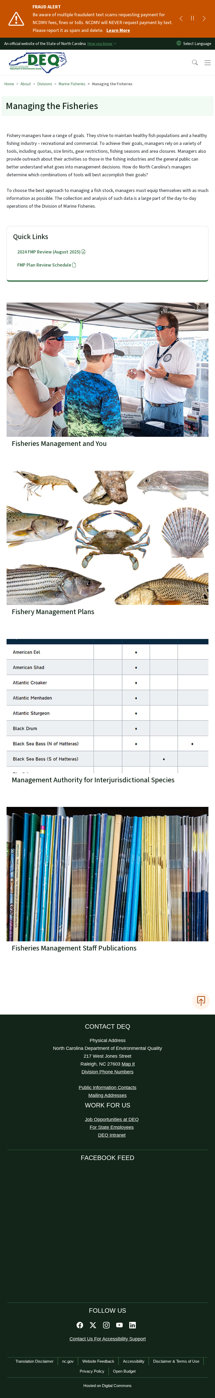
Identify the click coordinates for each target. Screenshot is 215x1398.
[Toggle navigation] (207, 62)
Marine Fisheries (71, 84)
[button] (191, 62)
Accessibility (133, 1361)
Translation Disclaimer (34, 1361)
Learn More (118, 30)
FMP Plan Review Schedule (44, 265)
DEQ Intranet (112, 1135)
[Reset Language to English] (178, 44)
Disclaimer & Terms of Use (176, 1361)
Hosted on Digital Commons (107, 1385)
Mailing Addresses (107, 1095)
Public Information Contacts (107, 1087)
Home (9, 84)
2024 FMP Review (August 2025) (49, 252)
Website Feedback (98, 1361)
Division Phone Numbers (107, 1071)
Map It (128, 1064)
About (25, 84)
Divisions (44, 84)
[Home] (37, 56)
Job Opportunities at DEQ (112, 1119)
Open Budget (124, 1371)
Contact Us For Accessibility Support (107, 1339)
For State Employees (112, 1127)
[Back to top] (201, 1001)
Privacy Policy (92, 1371)
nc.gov (68, 1361)
